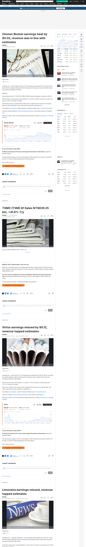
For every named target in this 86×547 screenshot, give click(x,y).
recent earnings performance (26, 111)
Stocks (74, 34)
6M (11, 130)
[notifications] (80, 1)
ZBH (25, 86)
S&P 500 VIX (59, 59)
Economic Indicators (32, 5)
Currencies (13, 5)
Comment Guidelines (6, 194)
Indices (58, 34)
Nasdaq (58, 57)
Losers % (71, 113)
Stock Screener (52, 3)
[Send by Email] (27, 174)
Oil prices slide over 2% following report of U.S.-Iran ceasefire (68, 73)
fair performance (41, 392)
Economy (39, 5)
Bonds (70, 34)
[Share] (41, 46)
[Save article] (45, 46)
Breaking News (6, 5)
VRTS (20, 375)
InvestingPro (13, 108)
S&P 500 (59, 55)
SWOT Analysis (76, 5)
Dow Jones (59, 53)
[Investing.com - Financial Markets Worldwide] (7, 1)
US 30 (58, 48)
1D (4, 130)
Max (19, 130)
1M (9, 130)
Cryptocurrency (44, 5)
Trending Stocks (61, 169)
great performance (47, 108)
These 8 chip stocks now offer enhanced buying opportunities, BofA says (69, 99)
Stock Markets (24, 5)
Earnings (63, 5)
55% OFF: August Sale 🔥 (62, 1)
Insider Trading (51, 5)
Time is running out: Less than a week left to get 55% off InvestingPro (69, 92)
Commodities (18, 5)
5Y (16, 130)
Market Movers (61, 110)
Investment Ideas (69, 5)
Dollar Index (59, 61)
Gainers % (66, 113)
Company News (58, 5)
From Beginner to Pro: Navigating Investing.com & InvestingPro (67, 161)
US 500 (58, 51)
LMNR (25, 537)
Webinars (59, 157)
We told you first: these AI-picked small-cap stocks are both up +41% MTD (69, 85)
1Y (14, 130)
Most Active (59, 113)
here (41, 105)
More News (67, 104)
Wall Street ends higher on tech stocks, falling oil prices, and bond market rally (69, 79)
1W (7, 130)
